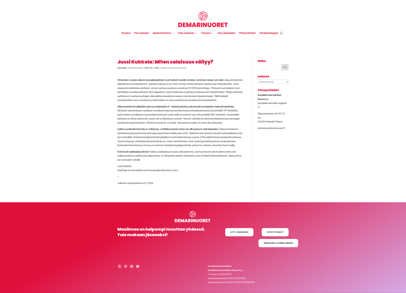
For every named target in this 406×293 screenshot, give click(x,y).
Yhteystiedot (247, 33)
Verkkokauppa (268, 33)
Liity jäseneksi (226, 33)
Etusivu (126, 33)
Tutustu (206, 33)
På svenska (141, 33)
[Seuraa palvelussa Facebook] (125, 266)
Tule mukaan (185, 33)
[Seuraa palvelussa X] (119, 266)
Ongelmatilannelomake (278, 243)
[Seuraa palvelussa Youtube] (137, 266)
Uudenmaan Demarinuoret (173, 67)
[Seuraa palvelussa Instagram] (131, 266)
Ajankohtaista (162, 33)
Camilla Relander (135, 67)
